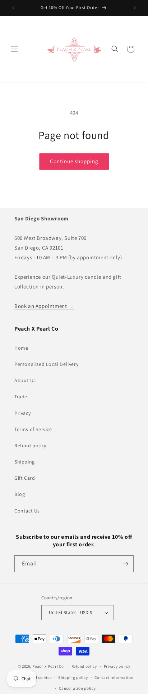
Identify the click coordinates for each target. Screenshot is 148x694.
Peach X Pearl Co (48, 666)
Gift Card (24, 478)
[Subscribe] (125, 563)
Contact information (113, 677)
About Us (25, 380)
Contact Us (27, 510)
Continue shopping (74, 161)
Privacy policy (117, 666)
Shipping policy (73, 677)
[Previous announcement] (13, 8)
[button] (14, 49)
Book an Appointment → (44, 306)
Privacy (22, 413)
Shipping (24, 461)
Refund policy (30, 445)
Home (21, 348)
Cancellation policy (77, 688)
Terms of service (36, 677)
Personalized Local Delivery (46, 364)
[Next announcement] (135, 8)
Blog (19, 494)
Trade (20, 396)
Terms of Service (33, 429)
